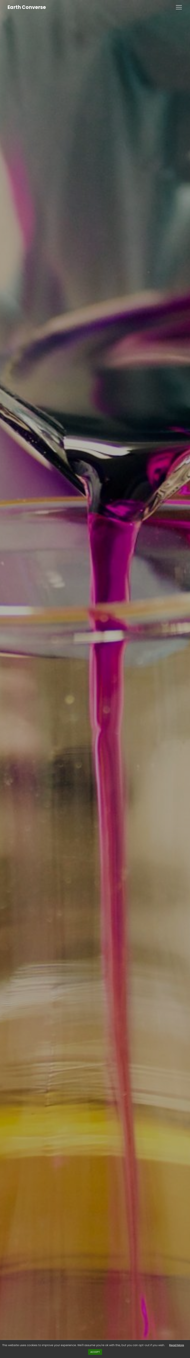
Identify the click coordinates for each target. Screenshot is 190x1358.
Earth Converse (26, 7)
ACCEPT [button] (95, 1352)
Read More (176, 1345)
